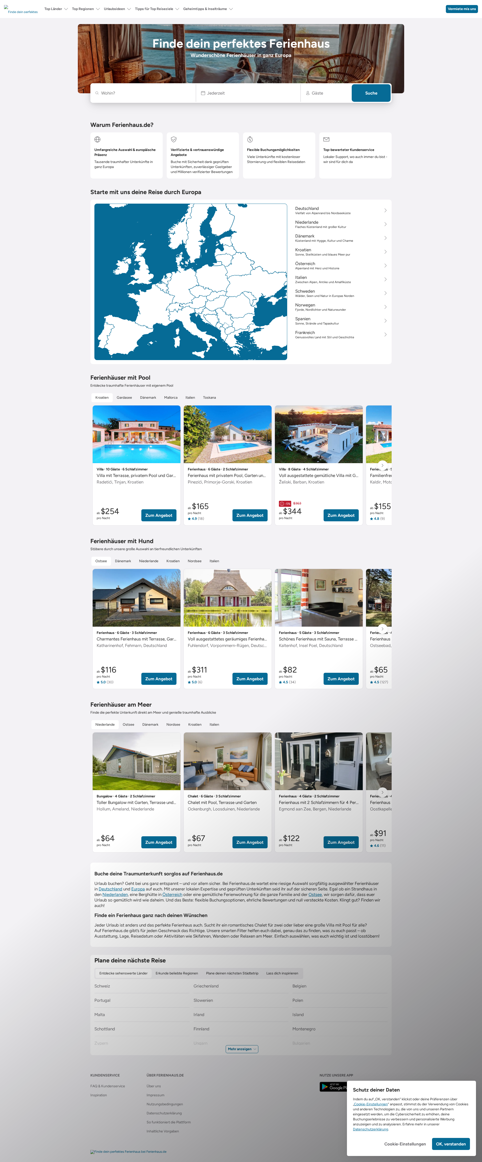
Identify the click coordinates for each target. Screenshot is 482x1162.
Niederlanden (115, 894)
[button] (248, 93)
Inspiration (98, 1095)
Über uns (154, 1086)
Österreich (172, 894)
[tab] (102, 397)
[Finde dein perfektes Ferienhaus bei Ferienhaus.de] (128, 1152)
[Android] (336, 1087)
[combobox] (146, 93)
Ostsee (315, 894)
